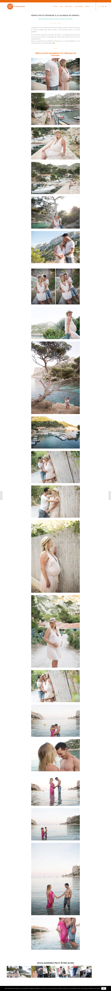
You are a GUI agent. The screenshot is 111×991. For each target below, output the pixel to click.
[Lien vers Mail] (105, 6)
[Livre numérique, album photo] (109, 495)
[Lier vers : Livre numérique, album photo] (13, 972)
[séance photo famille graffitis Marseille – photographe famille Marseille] (1, 495)
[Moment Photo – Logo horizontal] (16, 6)
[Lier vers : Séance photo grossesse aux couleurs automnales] (37, 972)
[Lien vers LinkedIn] (103, 6)
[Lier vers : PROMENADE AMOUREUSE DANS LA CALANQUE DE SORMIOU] (25, 972)
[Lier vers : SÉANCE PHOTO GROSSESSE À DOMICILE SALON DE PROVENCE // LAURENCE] (61, 972)
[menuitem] (55, 6)
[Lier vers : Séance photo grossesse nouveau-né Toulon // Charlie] (74, 972)
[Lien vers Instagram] (101, 6)
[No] (109, 988)
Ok (103, 988)
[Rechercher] (92, 6)
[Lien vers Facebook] (98, 6)
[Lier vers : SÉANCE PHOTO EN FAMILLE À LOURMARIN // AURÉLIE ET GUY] (49, 972)
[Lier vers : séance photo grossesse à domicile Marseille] (86, 972)
